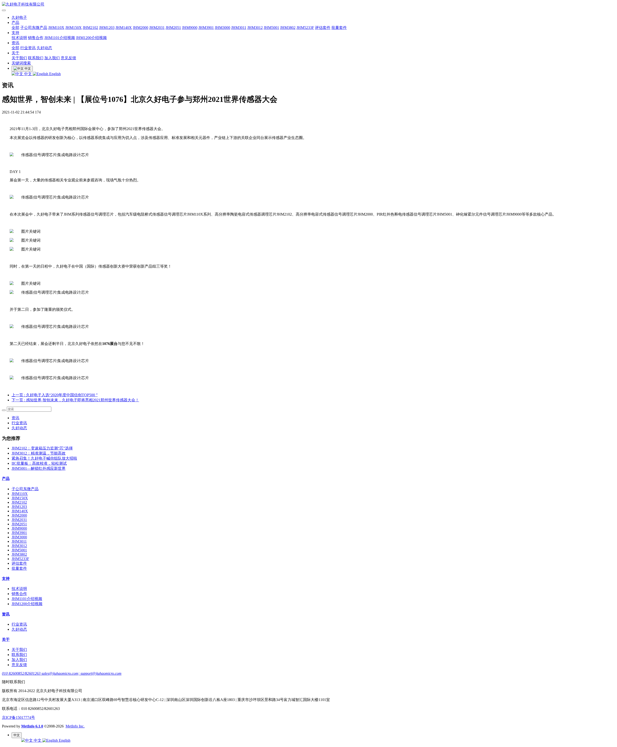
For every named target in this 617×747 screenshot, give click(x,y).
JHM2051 (173, 28)
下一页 (75, 400)
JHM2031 (157, 28)
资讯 (15, 43)
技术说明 (19, 38)
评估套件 (322, 28)
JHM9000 (189, 28)
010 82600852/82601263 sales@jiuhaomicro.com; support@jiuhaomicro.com (61, 673)
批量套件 (339, 28)
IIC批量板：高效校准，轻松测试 (39, 463)
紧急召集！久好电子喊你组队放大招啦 (44, 458)
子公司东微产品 (33, 28)
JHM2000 (140, 28)
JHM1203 (106, 28)
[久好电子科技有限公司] (308, 4)
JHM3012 (255, 28)
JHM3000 (222, 28)
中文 (28, 74)
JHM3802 (287, 28)
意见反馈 (68, 58)
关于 (15, 53)
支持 (15, 33)
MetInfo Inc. (75, 726)
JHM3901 (206, 28)
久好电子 (19, 17)
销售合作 (35, 38)
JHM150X (73, 28)
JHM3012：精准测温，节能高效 (39, 453)
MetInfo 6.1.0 (32, 726)
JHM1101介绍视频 (59, 38)
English (54, 74)
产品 (15, 22)
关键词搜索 (21, 63)
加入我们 (52, 58)
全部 (15, 28)
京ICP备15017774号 (18, 717)
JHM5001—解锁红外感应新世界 (39, 468)
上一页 (55, 395)
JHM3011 (238, 28)
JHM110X (56, 28)
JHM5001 (271, 28)
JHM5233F (305, 28)
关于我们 (19, 58)
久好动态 (44, 48)
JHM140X (123, 28)
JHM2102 (90, 28)
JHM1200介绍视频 (91, 38)
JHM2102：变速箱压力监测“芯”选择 (42, 448)
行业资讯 (28, 48)
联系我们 (35, 58)
